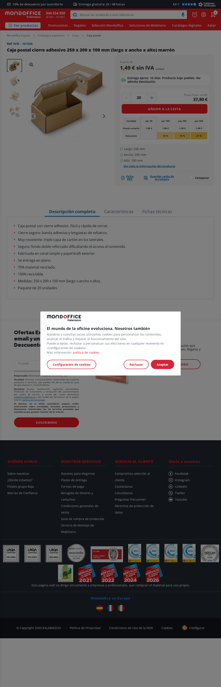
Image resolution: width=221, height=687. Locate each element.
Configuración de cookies (71, 364)
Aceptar (162, 364)
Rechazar (136, 364)
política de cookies (86, 352)
